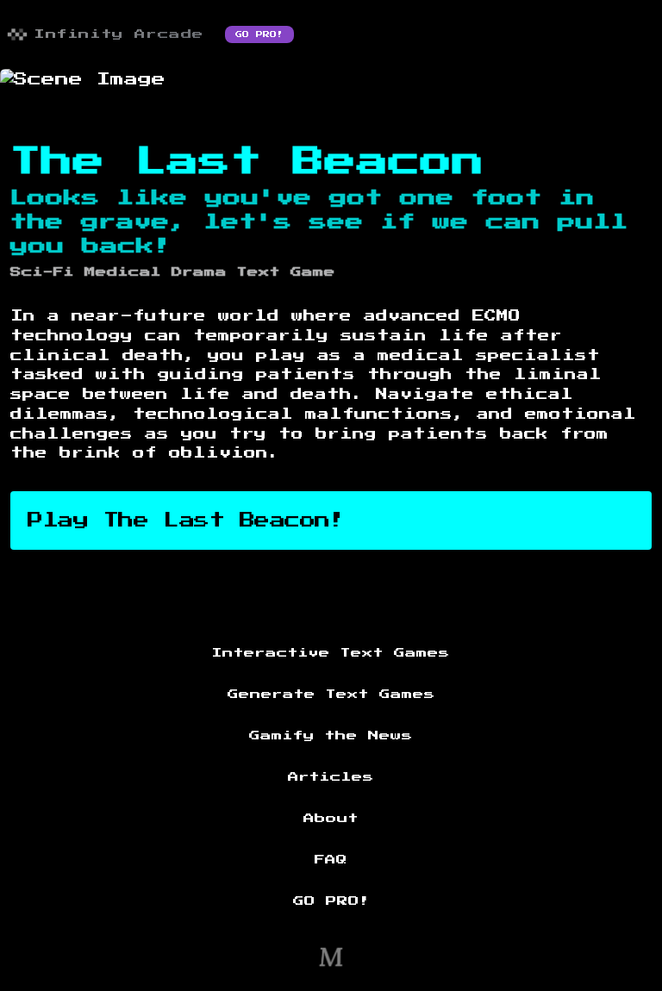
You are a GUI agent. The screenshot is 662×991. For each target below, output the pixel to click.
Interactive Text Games (331, 653)
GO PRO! (259, 34)
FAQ (331, 860)
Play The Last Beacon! (187, 520)
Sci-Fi (42, 272)
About (331, 818)
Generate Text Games (331, 694)
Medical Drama (155, 272)
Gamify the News (331, 736)
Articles (331, 777)
